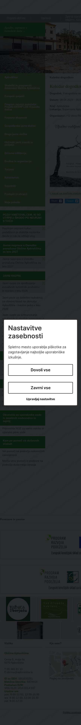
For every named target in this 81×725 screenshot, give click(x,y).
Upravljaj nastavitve (40, 399)
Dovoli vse (40, 370)
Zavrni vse (40, 387)
